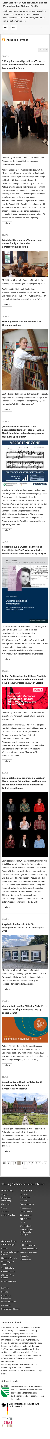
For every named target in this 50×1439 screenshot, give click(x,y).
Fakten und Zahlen (8, 1302)
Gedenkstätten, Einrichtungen (9, 1243)
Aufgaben (5, 1195)
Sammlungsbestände (29, 1249)
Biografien (24, 1256)
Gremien (4, 1208)
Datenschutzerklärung (10, 1309)
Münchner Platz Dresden (7, 1277)
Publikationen (26, 1212)
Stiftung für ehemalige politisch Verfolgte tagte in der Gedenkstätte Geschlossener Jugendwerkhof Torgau (23, 64)
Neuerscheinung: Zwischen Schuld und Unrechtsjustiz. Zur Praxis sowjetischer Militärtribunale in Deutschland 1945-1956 (24, 550)
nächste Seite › (45, 1163)
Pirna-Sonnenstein (8, 1281)
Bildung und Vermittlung (6, 1199)
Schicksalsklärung (27, 1245)
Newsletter (24, 1201)
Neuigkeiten (26, 1191)
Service (5, 1288)
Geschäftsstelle (7, 1268)
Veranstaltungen (27, 1204)
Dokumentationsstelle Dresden (10, 1253)
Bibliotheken (25, 1260)
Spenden (5, 1212)
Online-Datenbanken (28, 1252)
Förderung (5, 1204)
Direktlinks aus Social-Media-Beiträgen (26, 1232)
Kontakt (4, 1292)
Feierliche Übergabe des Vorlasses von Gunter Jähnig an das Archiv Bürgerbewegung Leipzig (22, 243)
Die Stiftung (7, 1191)
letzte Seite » (25, 1167)
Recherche (25, 1241)
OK (5, 27)
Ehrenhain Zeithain (9, 1258)
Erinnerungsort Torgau (7, 1263)
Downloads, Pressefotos (6, 1297)
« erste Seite (4, 1163)
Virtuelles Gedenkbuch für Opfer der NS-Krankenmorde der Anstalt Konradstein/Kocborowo (22, 1085)
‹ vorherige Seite (8, 1163)
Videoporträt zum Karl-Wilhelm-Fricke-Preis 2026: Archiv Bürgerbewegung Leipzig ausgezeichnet (24, 1009)
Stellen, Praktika (8, 1215)
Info (13, 27)
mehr (5, 223)
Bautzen (4, 1249)
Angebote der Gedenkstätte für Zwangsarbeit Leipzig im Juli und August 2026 (23, 927)
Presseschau (25, 1208)
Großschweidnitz (8, 1272)
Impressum (5, 1305)
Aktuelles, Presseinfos (25, 1196)
